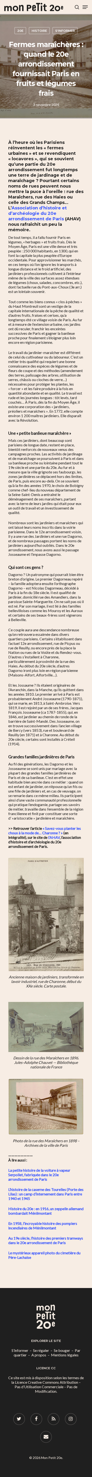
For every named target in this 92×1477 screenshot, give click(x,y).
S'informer (65, 31)
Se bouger (62, 1350)
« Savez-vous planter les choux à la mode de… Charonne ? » (44, 830)
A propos (38, 1355)
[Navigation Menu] (85, 7)
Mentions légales (65, 1355)
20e (20, 31)
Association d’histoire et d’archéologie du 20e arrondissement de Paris (37, 213)
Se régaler (41, 1350)
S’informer (20, 1350)
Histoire (39, 31)
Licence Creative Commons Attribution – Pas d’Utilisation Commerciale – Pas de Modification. (48, 1386)
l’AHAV (54, 837)
